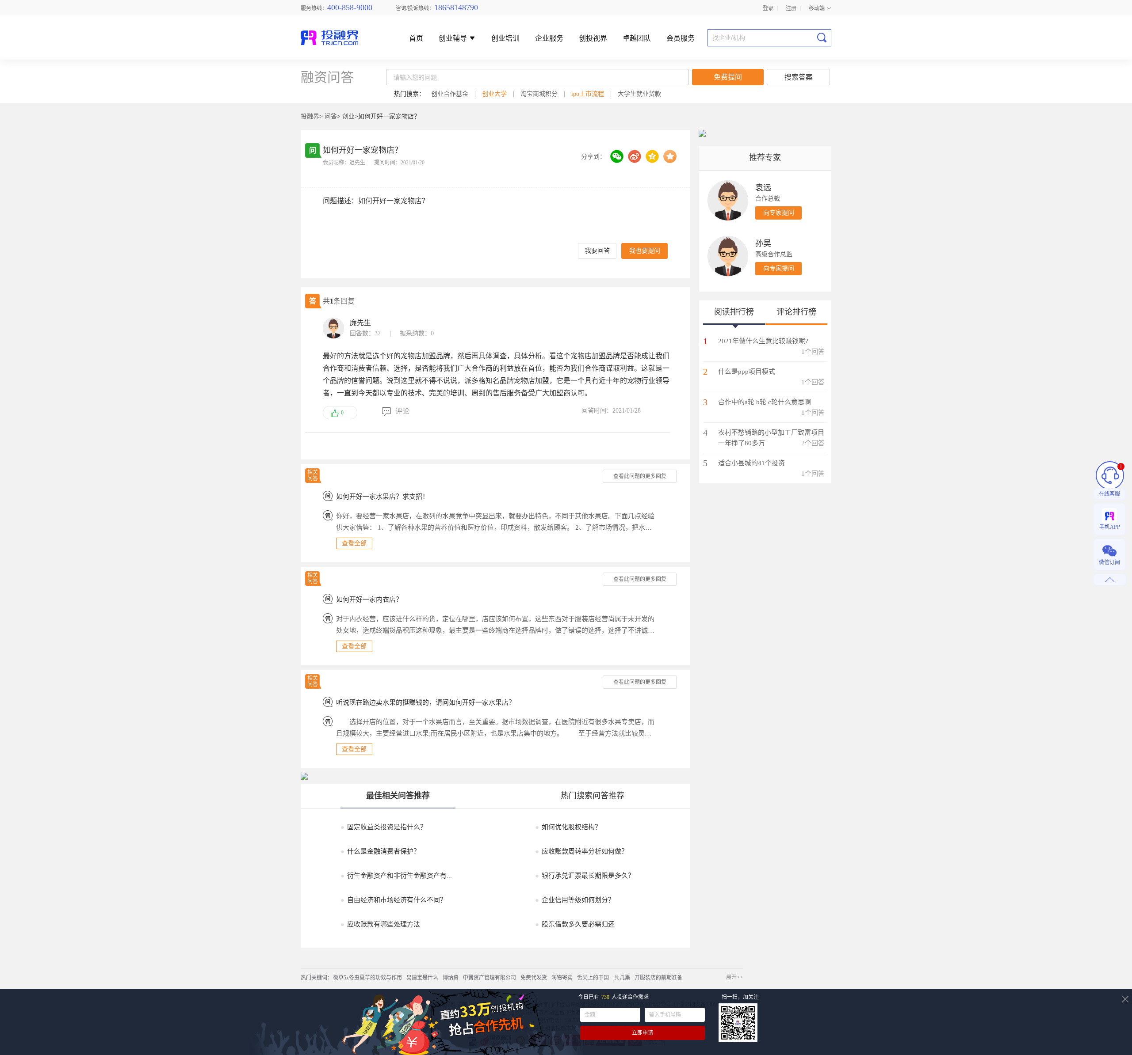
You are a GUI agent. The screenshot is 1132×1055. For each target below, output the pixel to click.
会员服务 (680, 38)
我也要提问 (644, 250)
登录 (768, 7)
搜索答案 (798, 77)
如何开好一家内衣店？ (369, 599)
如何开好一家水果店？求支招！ (382, 496)
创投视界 (593, 38)
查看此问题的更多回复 (639, 476)
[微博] (634, 156)
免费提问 (728, 77)
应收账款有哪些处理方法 (380, 924)
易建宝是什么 (422, 978)
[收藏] (670, 156)
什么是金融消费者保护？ (380, 851)
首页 (416, 38)
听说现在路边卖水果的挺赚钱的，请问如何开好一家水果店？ (425, 702)
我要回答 (597, 250)
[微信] (616, 156)
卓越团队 (637, 38)
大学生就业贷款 (639, 94)
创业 (348, 116)
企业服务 (549, 38)
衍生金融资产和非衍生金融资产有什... (399, 875)
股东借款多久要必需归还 (575, 924)
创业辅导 (454, 38)
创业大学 (494, 94)
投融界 (310, 116)
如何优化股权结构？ (568, 827)
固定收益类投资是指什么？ (383, 827)
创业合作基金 (449, 94)
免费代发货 (533, 978)
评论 (402, 411)
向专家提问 (778, 212)
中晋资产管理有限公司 (489, 978)
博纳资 (451, 978)
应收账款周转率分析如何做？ (581, 851)
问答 (331, 116)
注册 (791, 7)
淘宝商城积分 (539, 94)
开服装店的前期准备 (658, 978)
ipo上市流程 (587, 94)
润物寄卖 (562, 978)
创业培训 (505, 38)
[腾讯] (652, 156)
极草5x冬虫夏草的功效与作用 (367, 978)
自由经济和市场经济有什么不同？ (393, 899)
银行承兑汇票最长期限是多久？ (585, 875)
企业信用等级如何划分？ (575, 899)
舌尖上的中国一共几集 (603, 978)
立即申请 (642, 1033)
